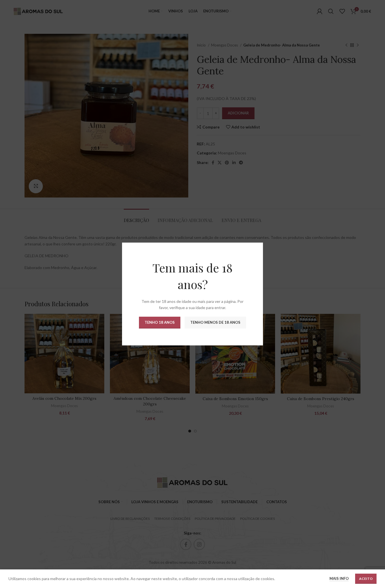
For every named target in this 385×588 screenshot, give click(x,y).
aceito (366, 578)
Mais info (339, 578)
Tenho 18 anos (160, 322)
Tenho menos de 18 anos (215, 322)
